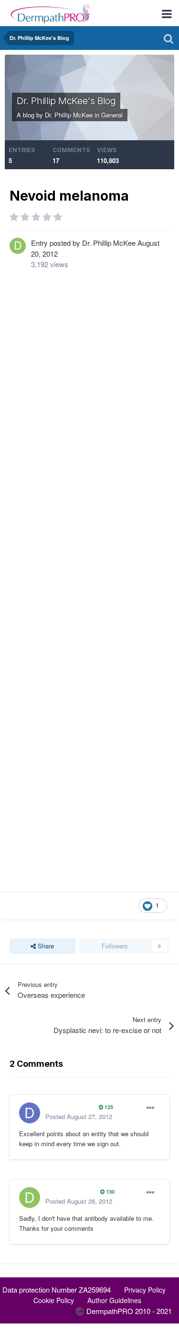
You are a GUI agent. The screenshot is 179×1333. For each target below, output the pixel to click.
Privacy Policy (145, 1289)
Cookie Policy (53, 1300)
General (112, 114)
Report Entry (34, 905)
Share (45, 945)
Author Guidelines (114, 1300)
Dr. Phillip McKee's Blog (66, 101)
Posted (78, 1116)
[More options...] (150, 1108)
